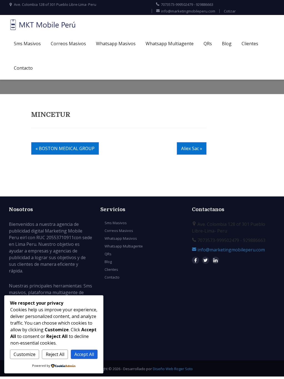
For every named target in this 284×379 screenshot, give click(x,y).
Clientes (250, 44)
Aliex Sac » (191, 148)
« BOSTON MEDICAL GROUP (65, 148)
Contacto (23, 68)
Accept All (84, 354)
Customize (25, 354)
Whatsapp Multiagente (170, 44)
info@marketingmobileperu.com (188, 11)
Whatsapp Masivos (116, 44)
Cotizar (230, 11)
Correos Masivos (68, 44)
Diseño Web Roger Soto (173, 368)
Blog (227, 44)
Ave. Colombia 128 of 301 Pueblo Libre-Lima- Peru (55, 4)
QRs (208, 44)
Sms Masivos (27, 44)
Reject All (55, 354)
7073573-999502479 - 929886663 (187, 4)
